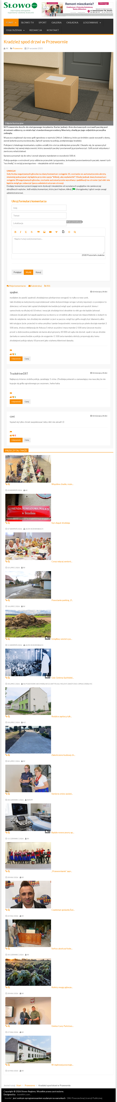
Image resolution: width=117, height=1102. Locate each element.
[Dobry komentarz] (11, 354)
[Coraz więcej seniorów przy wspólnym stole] (28, 546)
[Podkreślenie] (26, 232)
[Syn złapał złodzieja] (28, 507)
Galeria (56, 22)
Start (10, 22)
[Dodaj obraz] (44, 232)
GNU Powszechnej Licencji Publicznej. (85, 1098)
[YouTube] (50, 232)
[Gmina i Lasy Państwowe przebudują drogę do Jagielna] (28, 1010)
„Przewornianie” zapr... (61, 871)
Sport (43, 22)
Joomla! (8, 1098)
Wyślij (28, 272)
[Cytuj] (38, 232)
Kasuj (38, 272)
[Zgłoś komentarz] (11, 350)
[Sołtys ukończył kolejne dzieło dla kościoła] (28, 933)
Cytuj (27, 359)
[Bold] (15, 232)
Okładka (72, 22)
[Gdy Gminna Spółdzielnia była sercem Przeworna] (28, 662)
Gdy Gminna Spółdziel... (62, 677)
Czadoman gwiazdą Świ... (63, 909)
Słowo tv (27, 22)
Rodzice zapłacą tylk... (61, 716)
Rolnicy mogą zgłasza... (62, 987)
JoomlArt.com (23, 1094)
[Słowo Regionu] (20, 8)
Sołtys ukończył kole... (62, 948)
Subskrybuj (36, 285)
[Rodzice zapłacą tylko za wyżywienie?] (28, 700)
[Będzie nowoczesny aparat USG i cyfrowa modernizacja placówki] (28, 817)
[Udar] (32, 232)
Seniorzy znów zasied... (62, 793)
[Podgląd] (75, 232)
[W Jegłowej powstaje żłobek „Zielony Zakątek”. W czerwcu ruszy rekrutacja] (28, 1049)
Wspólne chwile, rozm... (62, 484)
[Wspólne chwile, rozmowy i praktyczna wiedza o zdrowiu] (28, 468)
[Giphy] (63, 232)
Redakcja (35, 30)
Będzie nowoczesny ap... (62, 832)
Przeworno (30, 1085)
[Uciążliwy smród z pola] (28, 623)
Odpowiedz (16, 359)
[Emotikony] (69, 232)
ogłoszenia (14, 30)
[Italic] (20, 232)
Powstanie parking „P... (62, 600)
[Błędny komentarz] (13, 354)
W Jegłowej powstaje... (62, 1064)
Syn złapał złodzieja (60, 523)
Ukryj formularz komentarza (29, 201)
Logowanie (91, 22)
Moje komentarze (17, 285)
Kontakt (53, 30)
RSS (48, 285)
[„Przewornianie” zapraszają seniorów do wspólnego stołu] (28, 855)
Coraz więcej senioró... (61, 561)
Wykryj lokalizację (74, 222)
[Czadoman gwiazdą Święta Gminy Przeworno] (28, 894)
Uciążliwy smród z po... (61, 639)
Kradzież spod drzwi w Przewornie (36, 41)
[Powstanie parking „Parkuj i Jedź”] (28, 584)
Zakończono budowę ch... (63, 755)
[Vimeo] (56, 232)
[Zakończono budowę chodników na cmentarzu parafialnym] (28, 739)
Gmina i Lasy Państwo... (62, 1026)
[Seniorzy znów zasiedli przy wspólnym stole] (28, 778)
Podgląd (17, 272)
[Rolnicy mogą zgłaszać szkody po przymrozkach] (28, 971)
